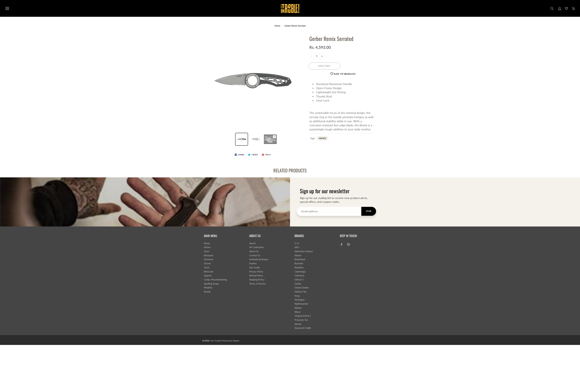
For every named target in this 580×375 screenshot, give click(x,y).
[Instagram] (348, 244)
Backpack (208, 255)
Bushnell (299, 263)
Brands (207, 291)
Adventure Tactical (304, 251)
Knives (207, 247)
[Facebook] (341, 244)
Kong (297, 295)
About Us (254, 251)
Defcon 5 (299, 279)
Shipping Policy (256, 279)
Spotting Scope (211, 283)
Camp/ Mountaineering (215, 279)
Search (252, 243)
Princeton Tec (301, 320)
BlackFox (299, 267)
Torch (206, 267)
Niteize (298, 308)
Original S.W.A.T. (303, 316)
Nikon (298, 312)
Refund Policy (256, 275)
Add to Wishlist (344, 74)
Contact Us (254, 255)
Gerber (298, 283)
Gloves (207, 263)
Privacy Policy (256, 271)
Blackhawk (300, 259)
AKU (297, 247)
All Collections (256, 247)
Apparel (207, 275)
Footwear (208, 259)
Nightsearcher (301, 303)
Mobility (208, 287)
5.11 (297, 243)
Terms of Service (257, 283)
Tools (206, 251)
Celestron (299, 275)
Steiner (298, 324)
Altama (298, 255)
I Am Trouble (215, 340)
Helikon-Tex (300, 291)
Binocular (208, 271)
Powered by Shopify (230, 340)
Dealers (253, 263)
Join (369, 211)
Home (277, 25)
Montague (300, 299)
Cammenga (300, 271)
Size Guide (254, 267)
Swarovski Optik (303, 328)
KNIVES (322, 138)
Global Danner (302, 287)
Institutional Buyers (259, 259)
